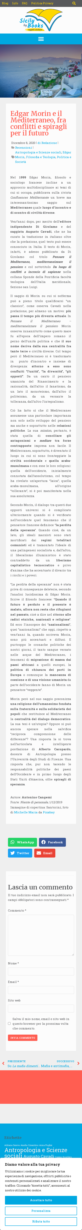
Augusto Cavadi (38, 1156)
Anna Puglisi (45, 1145)
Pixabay (49, 812)
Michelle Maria (26, 812)
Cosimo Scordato (63, 1157)
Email (13, 982)
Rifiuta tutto (41, 1221)
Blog (5, 3)
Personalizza (41, 1211)
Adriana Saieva (12, 1145)
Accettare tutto (41, 1200)
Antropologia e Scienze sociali (38, 152)
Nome (13, 963)
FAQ (24, 3)
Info (15, 3)
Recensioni (23, 147)
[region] (41, 1194)
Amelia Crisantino (29, 1145)
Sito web (14, 1000)
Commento (17, 910)
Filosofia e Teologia (41, 157)
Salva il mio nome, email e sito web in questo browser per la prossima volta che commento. (41, 1023)
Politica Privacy (42, 3)
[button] (74, 3)
